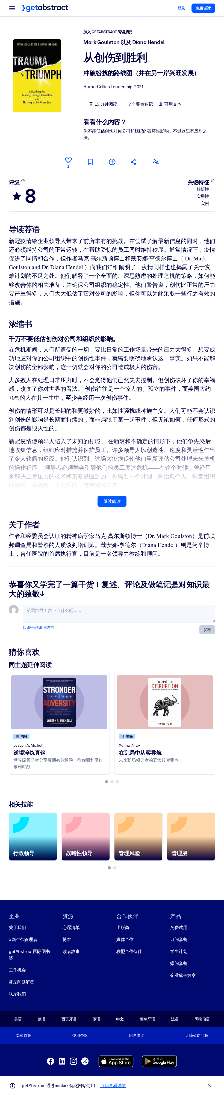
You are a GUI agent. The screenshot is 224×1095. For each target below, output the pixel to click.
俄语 (96, 1019)
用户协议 (136, 1035)
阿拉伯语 (202, 1019)
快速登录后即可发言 (38, 628)
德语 (41, 1019)
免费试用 (178, 927)
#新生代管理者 (23, 939)
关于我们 (17, 927)
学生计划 (178, 951)
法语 (175, 1019)
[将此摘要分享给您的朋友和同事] (133, 162)
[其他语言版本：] (155, 162)
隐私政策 (23, 1035)
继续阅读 (112, 501)
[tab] (106, 781)
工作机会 (17, 970)
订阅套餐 (178, 939)
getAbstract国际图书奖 (29, 955)
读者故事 (71, 951)
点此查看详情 (113, 1085)
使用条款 (79, 1035)
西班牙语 (68, 1019)
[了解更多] (23, 181)
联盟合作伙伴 (129, 951)
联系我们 (17, 993)
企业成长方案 (183, 975)
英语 (18, 1019)
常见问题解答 (21, 982)
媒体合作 (124, 939)
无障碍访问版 (196, 1035)
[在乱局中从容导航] (165, 702)
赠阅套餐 (178, 963)
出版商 (122, 927)
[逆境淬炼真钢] (59, 702)
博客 (67, 939)
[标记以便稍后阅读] (90, 162)
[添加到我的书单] (112, 162)
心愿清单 (71, 927)
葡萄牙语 (147, 1019)
